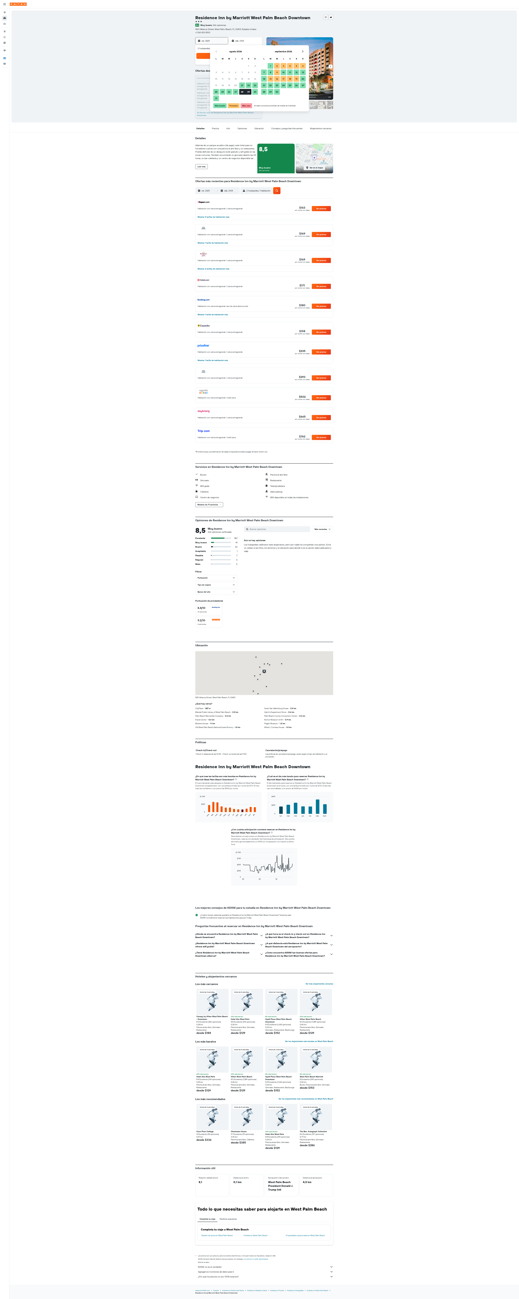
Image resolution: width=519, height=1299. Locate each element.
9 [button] (255, 72)
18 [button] (223, 85)
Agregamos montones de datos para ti (216, 1271)
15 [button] (249, 78)
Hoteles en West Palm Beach (256, 1235)
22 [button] (248, 85)
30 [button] (255, 91)
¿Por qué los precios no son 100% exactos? (218, 1276)
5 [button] (229, 72)
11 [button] (222, 78)
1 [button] (248, 66)
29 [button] (248, 91)
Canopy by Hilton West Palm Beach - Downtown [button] (212, 1017)
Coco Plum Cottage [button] (205, 1131)
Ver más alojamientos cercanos (319, 984)
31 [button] (216, 98)
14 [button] (242, 78)
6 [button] (235, 72)
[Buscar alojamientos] (4, 18)
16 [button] (255, 78)
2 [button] (255, 66)
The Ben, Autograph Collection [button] (313, 1131)
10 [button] (216, 78)
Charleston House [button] (239, 1131)
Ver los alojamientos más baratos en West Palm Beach (309, 1041)
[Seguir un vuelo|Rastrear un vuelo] (4, 37)
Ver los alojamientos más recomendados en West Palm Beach (306, 1099)
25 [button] (222, 91)
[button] (5, 4)
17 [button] (216, 85)
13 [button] (236, 78)
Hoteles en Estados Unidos (257, 1290)
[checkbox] (208, 609)
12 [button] (229, 78)
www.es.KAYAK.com (202, 1290)
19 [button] (229, 85)
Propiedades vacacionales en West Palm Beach (305, 1235)
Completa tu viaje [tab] (207, 1219)
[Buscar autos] (4, 23)
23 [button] (255, 85)
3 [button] (216, 72)
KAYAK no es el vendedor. (210, 1267)
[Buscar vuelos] (4, 12)
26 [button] (229, 91)
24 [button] (216, 91)
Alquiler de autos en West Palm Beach (217, 1235)
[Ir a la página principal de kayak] (18, 4)
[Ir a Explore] (4, 31)
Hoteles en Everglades (295, 1290)
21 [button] (242, 85)
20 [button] (235, 85)
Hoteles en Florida (277, 1290)
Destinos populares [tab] (228, 1219)
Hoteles (216, 1290)
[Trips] (4, 50)
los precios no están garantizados (256, 1259)
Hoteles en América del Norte (233, 1290)
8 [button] (248, 72)
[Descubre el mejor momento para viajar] (4, 42)
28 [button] (242, 91)
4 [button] (222, 72)
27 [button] (235, 91)
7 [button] (242, 72)
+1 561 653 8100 (202, 32)
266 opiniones (219, 25)
